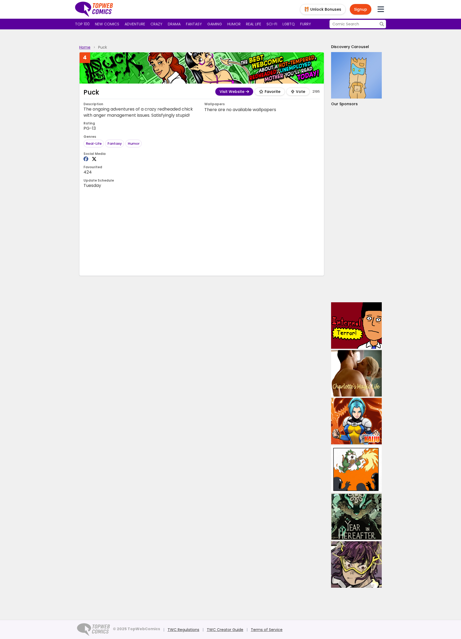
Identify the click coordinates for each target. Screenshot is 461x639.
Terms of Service (267, 629)
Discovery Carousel (350, 46)
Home (84, 47)
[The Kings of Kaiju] (356, 421)
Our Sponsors (344, 104)
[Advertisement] (202, 231)
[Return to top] (94, 9)
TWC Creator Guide (225, 629)
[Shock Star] (356, 564)
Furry (305, 24)
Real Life (253, 24)
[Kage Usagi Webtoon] (356, 469)
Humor (234, 24)
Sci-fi (272, 24)
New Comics (107, 24)
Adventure (135, 24)
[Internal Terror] (356, 325)
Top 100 (82, 24)
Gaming (214, 24)
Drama (174, 24)
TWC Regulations (183, 629)
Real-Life (94, 143)
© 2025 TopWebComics (136, 629)
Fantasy (194, 24)
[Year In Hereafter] (356, 516)
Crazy (156, 24)
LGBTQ (289, 24)
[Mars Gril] (356, 75)
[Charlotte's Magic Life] (356, 373)
